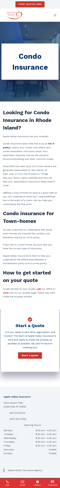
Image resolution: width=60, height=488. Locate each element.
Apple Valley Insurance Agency (25, 470)
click (6, 292)
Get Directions (17, 412)
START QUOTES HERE (30, 4)
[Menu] (55, 15)
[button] (30, 355)
